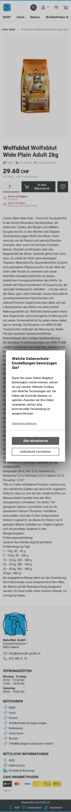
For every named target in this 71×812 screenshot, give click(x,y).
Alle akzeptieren (35, 441)
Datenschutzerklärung (24, 423)
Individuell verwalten (35, 452)
